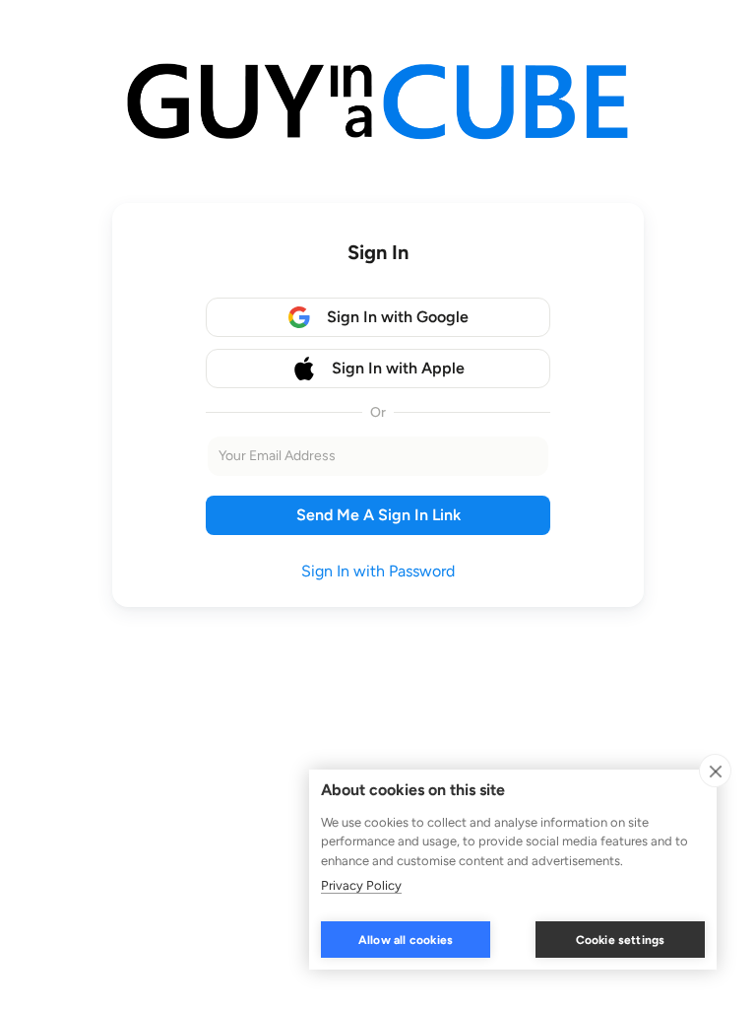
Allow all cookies (405, 940)
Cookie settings (620, 940)
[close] (715, 770)
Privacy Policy (361, 885)
